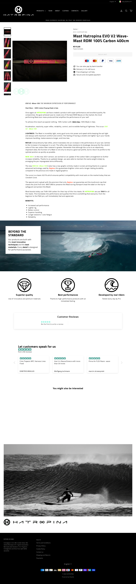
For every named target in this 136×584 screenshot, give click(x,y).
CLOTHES (65, 11)
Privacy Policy (41, 546)
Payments (39, 558)
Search (38, 540)
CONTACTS (74, 11)
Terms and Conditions (43, 543)
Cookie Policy (40, 549)
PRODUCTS (40, 11)
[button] (15, 362)
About (57, 11)
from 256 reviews (25, 352)
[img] (69, 349)
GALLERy (84, 11)
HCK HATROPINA (80, 32)
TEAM (50, 11)
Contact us (39, 552)
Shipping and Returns (43, 555)
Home (75, 29)
